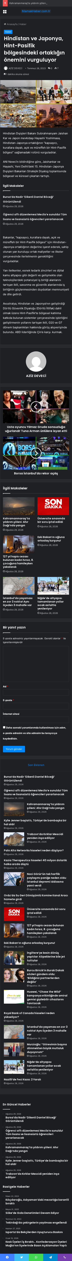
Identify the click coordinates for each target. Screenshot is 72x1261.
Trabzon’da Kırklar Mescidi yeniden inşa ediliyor (45, 836)
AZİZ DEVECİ (15, 68)
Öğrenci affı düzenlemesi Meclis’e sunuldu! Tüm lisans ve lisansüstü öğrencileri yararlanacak (36, 792)
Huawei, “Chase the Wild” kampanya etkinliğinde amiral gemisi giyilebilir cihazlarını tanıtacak (47, 997)
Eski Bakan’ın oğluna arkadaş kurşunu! (51, 538)
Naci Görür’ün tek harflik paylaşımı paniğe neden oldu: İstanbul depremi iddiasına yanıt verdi (47, 879)
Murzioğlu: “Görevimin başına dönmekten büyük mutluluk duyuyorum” (47, 1048)
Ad (5, 686)
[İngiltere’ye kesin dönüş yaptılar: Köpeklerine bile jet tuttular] (14, 958)
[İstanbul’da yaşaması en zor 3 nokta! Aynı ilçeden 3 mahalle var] (19, 585)
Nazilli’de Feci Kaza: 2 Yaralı (22, 1079)
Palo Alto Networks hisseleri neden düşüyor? (34, 850)
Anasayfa (11, 24)
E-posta (8, 700)
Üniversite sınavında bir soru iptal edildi (51, 520)
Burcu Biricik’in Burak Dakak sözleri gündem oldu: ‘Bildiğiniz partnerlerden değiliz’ (45, 976)
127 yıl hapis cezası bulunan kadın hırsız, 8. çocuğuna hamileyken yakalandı (18, 562)
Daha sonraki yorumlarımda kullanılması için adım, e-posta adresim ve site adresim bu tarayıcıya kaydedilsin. (34, 733)
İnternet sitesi (11, 713)
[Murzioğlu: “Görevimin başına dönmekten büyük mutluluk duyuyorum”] (14, 1049)
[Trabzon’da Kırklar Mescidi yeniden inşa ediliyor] (14, 839)
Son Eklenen (36, 765)
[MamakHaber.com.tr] (36, 11)
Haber (22, 24)
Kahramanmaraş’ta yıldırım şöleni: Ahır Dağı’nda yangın (40, 3)
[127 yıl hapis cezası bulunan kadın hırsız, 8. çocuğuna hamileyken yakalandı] (19, 544)
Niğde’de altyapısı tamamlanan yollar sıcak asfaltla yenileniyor (50, 603)
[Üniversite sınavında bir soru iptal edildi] (53, 506)
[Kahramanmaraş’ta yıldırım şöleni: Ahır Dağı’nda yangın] (19, 506)
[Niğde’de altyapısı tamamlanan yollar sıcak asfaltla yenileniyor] (53, 585)
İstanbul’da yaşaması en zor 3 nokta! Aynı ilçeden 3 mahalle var (17, 601)
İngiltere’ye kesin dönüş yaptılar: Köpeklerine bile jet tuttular (46, 956)
